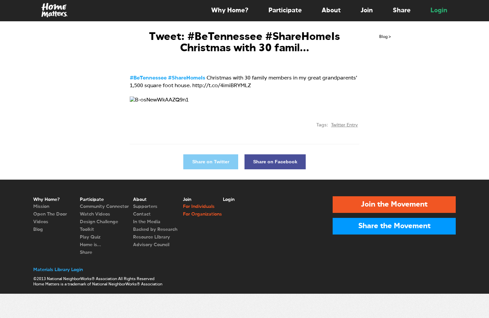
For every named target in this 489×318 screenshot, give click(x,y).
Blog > (385, 37)
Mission (41, 206)
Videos (40, 222)
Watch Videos (95, 214)
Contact (142, 214)
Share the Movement (394, 226)
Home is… (90, 244)
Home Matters (54, 10)
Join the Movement (394, 204)
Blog (38, 229)
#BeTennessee (148, 78)
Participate (285, 10)
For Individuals (199, 206)
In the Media (146, 222)
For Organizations (202, 214)
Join (367, 10)
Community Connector (104, 206)
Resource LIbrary (151, 237)
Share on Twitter (210, 161)
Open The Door (50, 214)
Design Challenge (99, 222)
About (331, 10)
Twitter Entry (344, 125)
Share (401, 10)
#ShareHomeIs (186, 78)
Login (438, 10)
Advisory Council (151, 244)
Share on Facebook (275, 161)
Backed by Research (155, 229)
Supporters (145, 206)
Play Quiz (90, 237)
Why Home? (229, 10)
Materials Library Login (58, 269)
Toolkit (87, 229)
